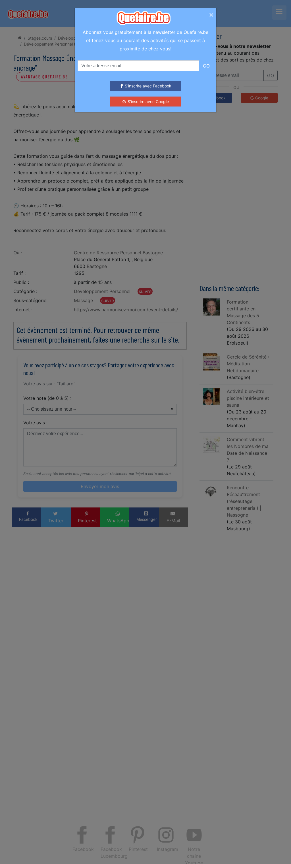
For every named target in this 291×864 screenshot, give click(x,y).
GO (206, 66)
